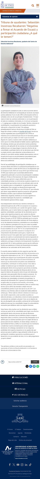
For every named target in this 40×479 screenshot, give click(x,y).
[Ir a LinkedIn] (26, 464)
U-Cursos (10, 429)
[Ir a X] (14, 464)
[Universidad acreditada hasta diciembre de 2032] (20, 452)
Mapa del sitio (12, 440)
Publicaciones (21, 377)
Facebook (30, 366)
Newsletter (12, 433)
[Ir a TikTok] (30, 464)
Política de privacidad (25, 440)
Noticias (21, 389)
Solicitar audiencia (20, 401)
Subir (2, 362)
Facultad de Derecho (14, 471)
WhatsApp (37, 366)
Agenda (20, 433)
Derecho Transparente (20, 406)
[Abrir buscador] (32, 5)
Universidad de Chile (26, 476)
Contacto (16, 436)
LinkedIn (34, 366)
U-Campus (18, 429)
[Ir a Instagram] (22, 464)
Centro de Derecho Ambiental (12, 11)
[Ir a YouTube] (18, 464)
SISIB (18, 476)
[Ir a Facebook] (9, 464)
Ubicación (24, 436)
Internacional (21, 383)
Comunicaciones (28, 429)
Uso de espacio (21, 395)
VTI (20, 476)
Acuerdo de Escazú (25, 131)
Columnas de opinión (10, 17)
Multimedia (28, 433)
